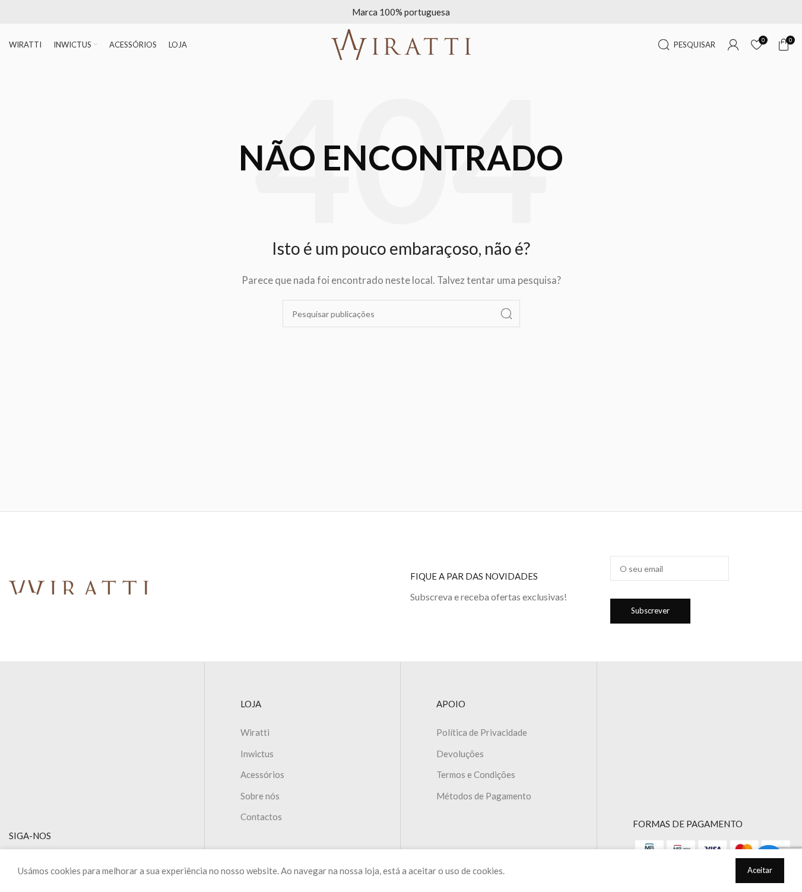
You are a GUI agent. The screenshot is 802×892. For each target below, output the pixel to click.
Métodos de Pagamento (483, 795)
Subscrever (650, 610)
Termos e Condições (475, 774)
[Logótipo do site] (401, 43)
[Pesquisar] (506, 313)
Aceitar (759, 870)
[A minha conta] (733, 44)
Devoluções (460, 753)
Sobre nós (260, 795)
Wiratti (255, 732)
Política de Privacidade (481, 732)
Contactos (261, 816)
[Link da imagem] (79, 586)
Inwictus (257, 753)
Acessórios (262, 774)
